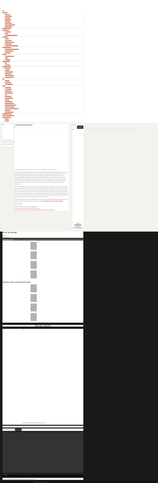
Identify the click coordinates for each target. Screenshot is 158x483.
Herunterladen (18, 429)
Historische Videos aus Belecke (8, 429)
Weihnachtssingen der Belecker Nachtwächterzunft (27, 208)
